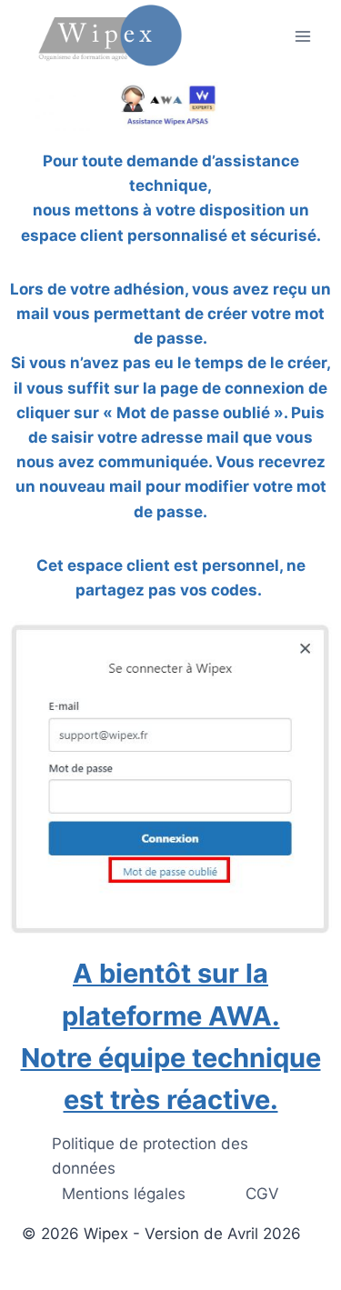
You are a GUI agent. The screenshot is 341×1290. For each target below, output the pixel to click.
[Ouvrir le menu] (302, 36)
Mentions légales (124, 1194)
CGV (262, 1194)
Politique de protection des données (150, 1156)
